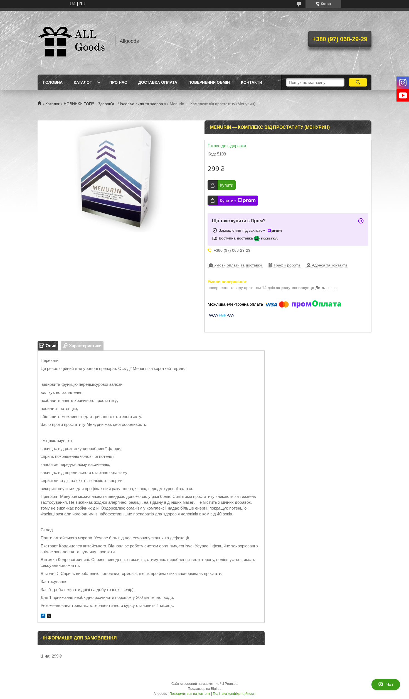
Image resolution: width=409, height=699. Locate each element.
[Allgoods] (74, 41)
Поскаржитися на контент (189, 694)
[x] (49, 616)
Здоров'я (106, 104)
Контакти (251, 82)
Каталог (83, 82)
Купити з (228, 200)
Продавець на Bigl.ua (204, 689)
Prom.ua (231, 684)
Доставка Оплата (157, 82)
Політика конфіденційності (234, 694)
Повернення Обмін (209, 82)
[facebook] (43, 616)
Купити (226, 185)
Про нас (118, 82)
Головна (53, 82)
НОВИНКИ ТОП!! (79, 104)
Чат (389, 684)
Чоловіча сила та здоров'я (142, 104)
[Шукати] (358, 82)
